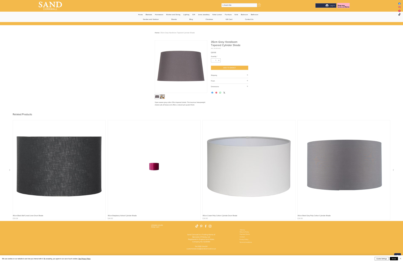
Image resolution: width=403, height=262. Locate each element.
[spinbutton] (216, 60)
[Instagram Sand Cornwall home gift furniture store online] (399, 7)
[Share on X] (224, 92)
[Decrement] (212, 60)
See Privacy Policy (84, 259)
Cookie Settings (381, 259)
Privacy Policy (243, 239)
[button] (259, 5)
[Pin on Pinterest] (216, 92)
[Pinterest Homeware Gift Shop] (201, 226)
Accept (394, 259)
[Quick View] (59, 166)
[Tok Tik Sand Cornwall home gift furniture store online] (399, 14)
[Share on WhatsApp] (220, 92)
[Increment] (219, 60)
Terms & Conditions (246, 242)
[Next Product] (393, 170)
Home (157, 33)
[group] (201, 170)
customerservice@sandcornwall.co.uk (201, 249)
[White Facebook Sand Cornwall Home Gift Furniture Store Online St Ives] (205, 226)
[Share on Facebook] (212, 92)
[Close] (400, 258)
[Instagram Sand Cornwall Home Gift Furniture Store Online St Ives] (210, 226)
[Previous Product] (9, 170)
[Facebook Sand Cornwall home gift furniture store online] (399, 3)
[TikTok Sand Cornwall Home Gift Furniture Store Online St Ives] (197, 226)
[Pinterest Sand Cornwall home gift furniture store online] (399, 10)
